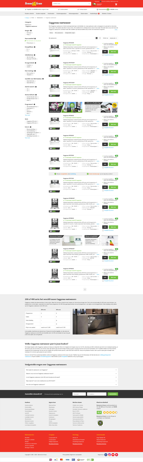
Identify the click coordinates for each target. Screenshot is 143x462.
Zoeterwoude (101, 435)
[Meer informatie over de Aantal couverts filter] (36, 87)
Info (105, 51)
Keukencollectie (29, 405)
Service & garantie (29, 445)
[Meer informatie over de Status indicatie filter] (36, 95)
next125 (27, 413)
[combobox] (71, 4)
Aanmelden (112, 394)
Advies (51, 32)
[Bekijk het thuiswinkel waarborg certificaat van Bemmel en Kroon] (97, 4)
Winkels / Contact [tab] (106, 13)
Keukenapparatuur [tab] (61, 13)
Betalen (27, 441)
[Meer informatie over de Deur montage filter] (35, 71)
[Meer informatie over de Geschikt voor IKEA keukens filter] (43, 79)
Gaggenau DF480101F (69, 198)
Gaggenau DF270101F (69, 62)
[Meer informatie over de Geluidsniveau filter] (34, 55)
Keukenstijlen (28, 407)
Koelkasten (51, 417)
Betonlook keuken (29, 421)
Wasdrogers (52, 407)
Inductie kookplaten (53, 415)
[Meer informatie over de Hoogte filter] (31, 30)
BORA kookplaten (53, 423)
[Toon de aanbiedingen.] (65, 107)
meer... (116, 29)
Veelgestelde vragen (70, 32)
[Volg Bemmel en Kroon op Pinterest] (116, 454)
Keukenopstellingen (29, 409)
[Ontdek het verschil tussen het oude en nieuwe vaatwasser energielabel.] (101, 240)
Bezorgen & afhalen (29, 439)
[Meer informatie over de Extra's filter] (30, 127)
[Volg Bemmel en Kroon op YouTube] (112, 454)
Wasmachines (52, 405)
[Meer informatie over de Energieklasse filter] (34, 47)
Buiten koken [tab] (84, 13)
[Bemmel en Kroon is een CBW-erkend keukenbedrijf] (90, 460)
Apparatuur (52, 402)
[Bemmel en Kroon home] (33, 4)
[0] (116, 4)
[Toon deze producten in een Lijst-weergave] (96, 38)
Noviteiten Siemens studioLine (80, 409)
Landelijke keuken (29, 417)
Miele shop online (53, 425)
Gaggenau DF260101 (68, 115)
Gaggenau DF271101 (68, 178)
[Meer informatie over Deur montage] (98, 50)
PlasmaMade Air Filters (78, 421)
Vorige (27, 17)
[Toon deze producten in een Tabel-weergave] (100, 38)
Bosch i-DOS (76, 411)
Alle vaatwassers (59, 32)
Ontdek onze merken (78, 405)
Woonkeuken (28, 419)
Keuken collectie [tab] (29, 13)
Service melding (106, 1)
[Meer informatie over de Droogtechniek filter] (35, 63)
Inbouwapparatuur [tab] (73, 13)
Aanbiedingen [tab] (94, 13)
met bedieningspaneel (45, 356)
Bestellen (27, 437)
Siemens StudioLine (77, 425)
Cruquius (51, 435)
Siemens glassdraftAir (78, 417)
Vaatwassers (40, 17)
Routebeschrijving (53, 444)
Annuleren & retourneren (31, 443)
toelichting (73, 173)
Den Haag (75, 435)
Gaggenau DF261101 (68, 135)
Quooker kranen (53, 411)
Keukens (27, 402)
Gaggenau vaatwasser (31, 26)
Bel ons (113, 51)
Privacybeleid (66, 454)
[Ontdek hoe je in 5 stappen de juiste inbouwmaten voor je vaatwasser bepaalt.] (65, 240)
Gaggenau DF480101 (68, 218)
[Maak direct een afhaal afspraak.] (101, 107)
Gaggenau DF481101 (68, 268)
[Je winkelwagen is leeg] (116, 4)
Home (32, 17)
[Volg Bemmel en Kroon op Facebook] (105, 454)
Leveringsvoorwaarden (30, 425)
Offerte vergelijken (29, 423)
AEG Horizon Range (78, 407)
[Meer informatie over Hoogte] (92, 52)
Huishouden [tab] (51, 13)
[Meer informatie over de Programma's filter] (34, 104)
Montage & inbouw (29, 447)
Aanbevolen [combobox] (113, 38)
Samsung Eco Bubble (78, 415)
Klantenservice (29, 435)
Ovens (50, 421)
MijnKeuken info (114, 1)
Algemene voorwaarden (76, 454)
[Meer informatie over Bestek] (71, 52)
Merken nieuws (77, 402)
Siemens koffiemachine (78, 423)
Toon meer (27, 115)
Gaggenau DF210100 (68, 42)
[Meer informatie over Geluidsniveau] (78, 70)
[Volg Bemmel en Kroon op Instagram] (109, 454)
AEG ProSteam (76, 413)
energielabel (64, 356)
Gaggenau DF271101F (68, 82)
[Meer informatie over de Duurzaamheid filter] (35, 38)
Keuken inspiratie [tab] (40, 13)
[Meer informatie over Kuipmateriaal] (97, 53)
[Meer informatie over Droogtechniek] (77, 53)
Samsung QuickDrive (78, 419)
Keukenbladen (28, 411)
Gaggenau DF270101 (68, 155)
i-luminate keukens (29, 415)
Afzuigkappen (52, 419)
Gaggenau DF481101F (68, 248)
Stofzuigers (51, 409)
